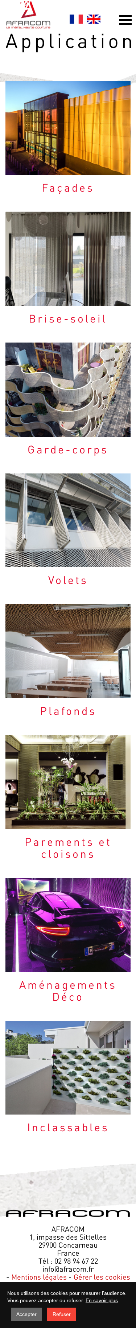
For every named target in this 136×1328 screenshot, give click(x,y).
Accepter (26, 1314)
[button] (125, 20)
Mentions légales (39, 1276)
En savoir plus (102, 1300)
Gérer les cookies (102, 1276)
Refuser (62, 1314)
